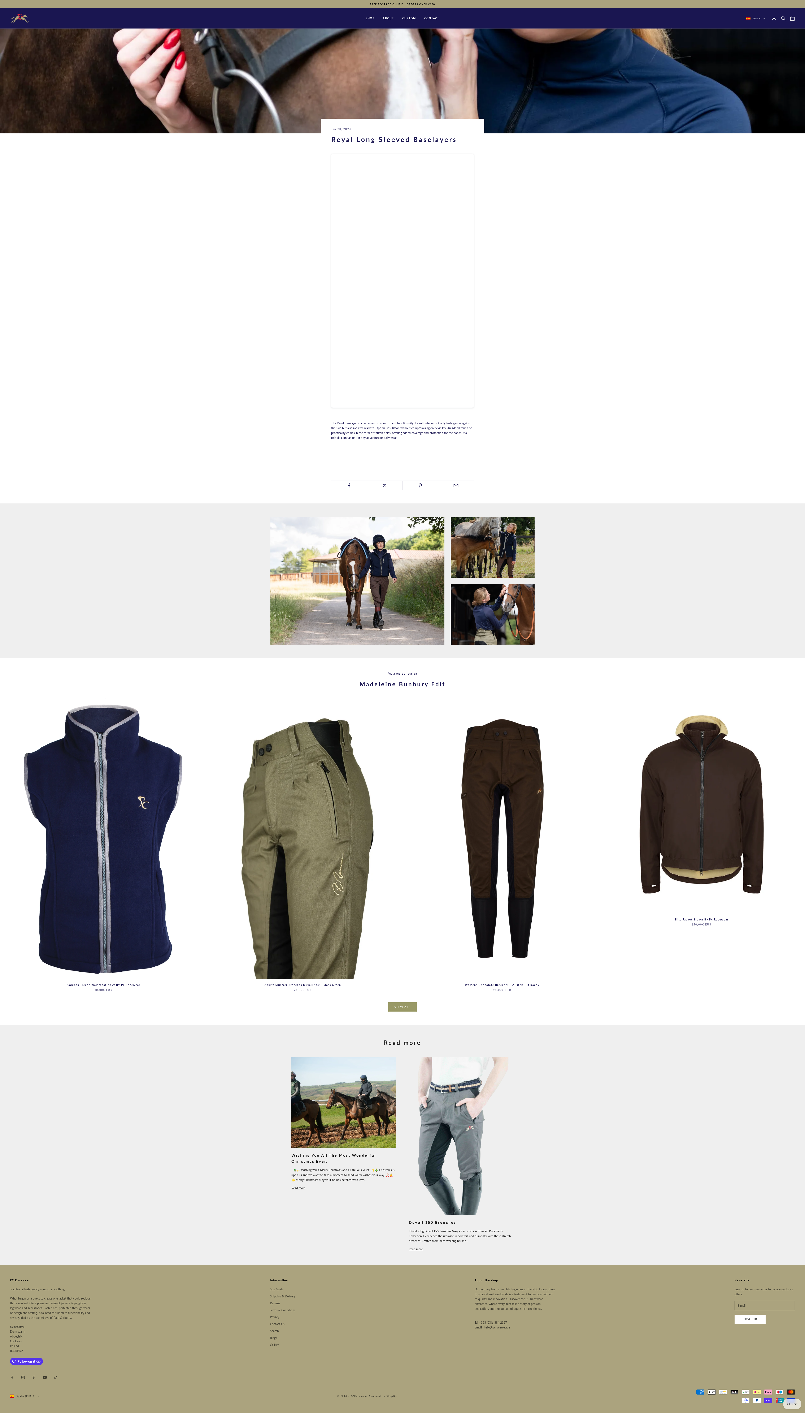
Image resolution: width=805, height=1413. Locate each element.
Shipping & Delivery (282, 1296)
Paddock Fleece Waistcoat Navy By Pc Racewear (103, 985)
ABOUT (388, 18)
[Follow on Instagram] (23, 1377)
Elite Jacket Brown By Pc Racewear (701, 919)
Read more (298, 1188)
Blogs (273, 1338)
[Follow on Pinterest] (34, 1377)
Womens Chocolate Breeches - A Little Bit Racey (502, 985)
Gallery (274, 1345)
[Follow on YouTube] (45, 1377)
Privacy (274, 1317)
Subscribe (750, 1319)
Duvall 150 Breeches (432, 1222)
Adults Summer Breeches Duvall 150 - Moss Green (303, 985)
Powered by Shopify (383, 1396)
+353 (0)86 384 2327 (493, 1322)
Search (274, 1331)
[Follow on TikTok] (56, 1377)
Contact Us (277, 1324)
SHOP (370, 18)
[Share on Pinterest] (420, 485)
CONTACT (431, 18)
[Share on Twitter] (384, 485)
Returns (275, 1303)
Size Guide (276, 1289)
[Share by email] (456, 485)
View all (402, 1007)
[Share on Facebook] (349, 485)
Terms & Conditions (282, 1310)
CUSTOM (409, 18)
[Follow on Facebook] (12, 1377)
